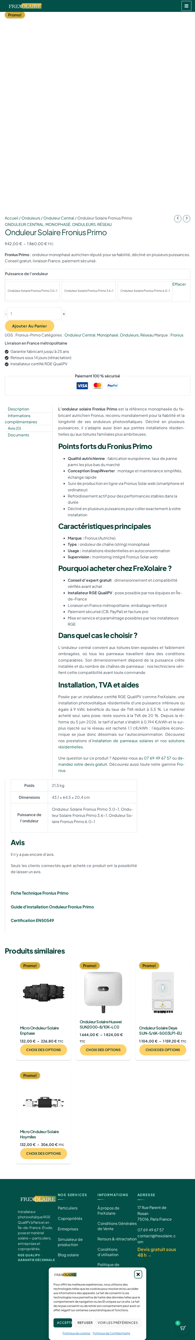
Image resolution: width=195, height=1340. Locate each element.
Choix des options (43, 1050)
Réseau (104, 224)
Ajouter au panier (29, 325)
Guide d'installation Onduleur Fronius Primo (52, 906)
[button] (138, 1274)
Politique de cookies (76, 1333)
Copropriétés (70, 1218)
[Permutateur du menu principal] (186, 6)
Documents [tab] (18, 434)
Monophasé (57, 224)
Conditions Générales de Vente (117, 1226)
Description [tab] (18, 408)
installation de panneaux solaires (122, 740)
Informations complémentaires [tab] (21, 418)
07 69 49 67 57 (157, 757)
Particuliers (68, 1207)
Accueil (11, 217)
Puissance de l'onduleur (26, 273)
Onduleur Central (58, 217)
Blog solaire (68, 1254)
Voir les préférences (118, 1323)
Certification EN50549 (32, 920)
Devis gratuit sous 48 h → (156, 1252)
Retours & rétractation (117, 1238)
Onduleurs (30, 217)
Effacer (179, 284)
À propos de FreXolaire (108, 1210)
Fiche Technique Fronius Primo (39, 893)
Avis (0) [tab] (14, 428)
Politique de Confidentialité (111, 1333)
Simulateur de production (70, 1242)
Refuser (85, 1323)
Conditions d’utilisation (108, 1252)
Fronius (177, 334)
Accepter (64, 1323)
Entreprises (68, 1228)
